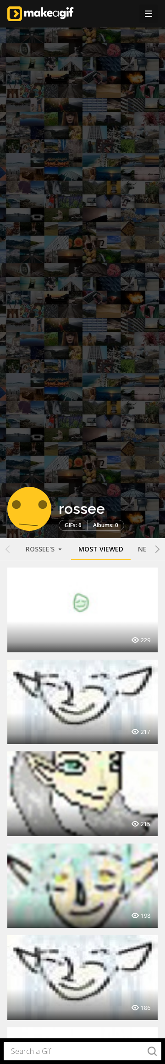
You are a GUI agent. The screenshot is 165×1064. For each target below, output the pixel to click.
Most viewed (100, 549)
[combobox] (82, 1051)
